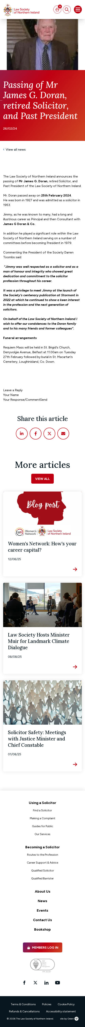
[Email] (63, 433)
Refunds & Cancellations (24, 1011)
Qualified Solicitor (42, 870)
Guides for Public (42, 826)
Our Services (42, 834)
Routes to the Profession (42, 854)
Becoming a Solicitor (42, 847)
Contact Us (42, 920)
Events (42, 910)
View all (42, 479)
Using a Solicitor (42, 803)
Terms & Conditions (23, 1004)
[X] (49, 433)
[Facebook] (36, 433)
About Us (42, 891)
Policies (46, 1004)
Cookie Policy (66, 1004)
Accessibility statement (61, 1011)
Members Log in (45, 947)
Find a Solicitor (42, 810)
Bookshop (42, 929)
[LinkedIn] (22, 433)
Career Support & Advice (42, 862)
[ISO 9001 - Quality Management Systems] (42, 965)
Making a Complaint (42, 818)
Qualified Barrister (42, 878)
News (42, 901)
